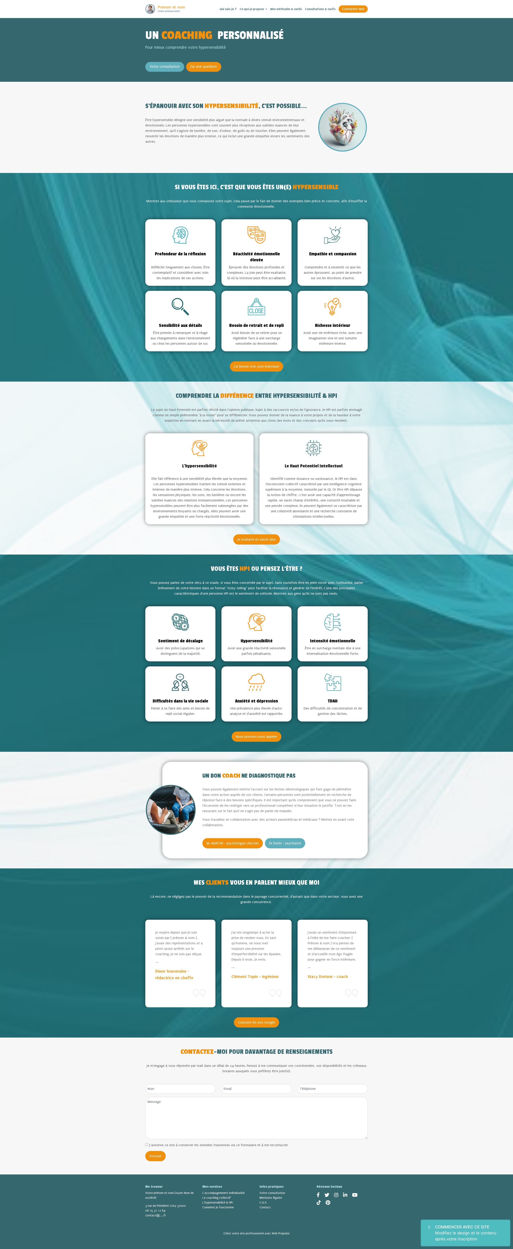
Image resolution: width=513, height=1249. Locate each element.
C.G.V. (263, 1202)
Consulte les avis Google (256, 1022)
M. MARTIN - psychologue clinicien (233, 843)
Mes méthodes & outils (286, 9)
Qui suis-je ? (228, 9)
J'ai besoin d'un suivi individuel (256, 366)
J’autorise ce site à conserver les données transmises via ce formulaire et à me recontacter (218, 1145)
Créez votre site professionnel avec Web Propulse (256, 1233)
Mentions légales (271, 1197)
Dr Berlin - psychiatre (285, 843)
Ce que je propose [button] (252, 9)
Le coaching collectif (216, 1197)
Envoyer (155, 1156)
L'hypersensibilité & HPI (217, 1202)
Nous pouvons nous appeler (256, 737)
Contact (265, 1207)
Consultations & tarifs (320, 9)
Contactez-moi (353, 9)
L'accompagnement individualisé (223, 1193)
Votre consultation (165, 67)
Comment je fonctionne (218, 1207)
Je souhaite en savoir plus (256, 539)
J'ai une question (204, 67)
